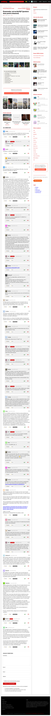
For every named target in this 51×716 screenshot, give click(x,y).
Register (36, 187)
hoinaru (34, 140)
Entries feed (37, 189)
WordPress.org (38, 192)
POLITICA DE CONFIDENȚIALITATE (7, 706)
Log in (36, 188)
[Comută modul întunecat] (26, 1)
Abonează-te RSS (38, 180)
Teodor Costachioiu (36, 155)
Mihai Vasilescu (35, 157)
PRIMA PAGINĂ (4, 701)
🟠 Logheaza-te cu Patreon (40, 169)
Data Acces (42, 713)
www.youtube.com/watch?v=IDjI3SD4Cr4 (14, 484)
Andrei (34, 132)
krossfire (34, 144)
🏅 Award (5, 136)
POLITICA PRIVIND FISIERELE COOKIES (8, 707)
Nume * (4, 667)
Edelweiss (35, 134)
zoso (34, 130)
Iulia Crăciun (35, 138)
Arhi (4, 15)
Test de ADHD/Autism (36, 57)
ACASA (40, 1)
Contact (49, 1)
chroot (27, 713)
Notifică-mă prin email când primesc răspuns (12, 681)
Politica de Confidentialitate (32, 713)
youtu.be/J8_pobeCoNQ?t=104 (12, 267)
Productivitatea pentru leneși (8, 8)
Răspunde (15, 136)
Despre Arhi (45, 1)
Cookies (38, 713)
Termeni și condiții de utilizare (6, 704)
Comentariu (5, 655)
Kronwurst (35, 142)
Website (4, 676)
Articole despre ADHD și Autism (38, 55)
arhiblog (4, 2)
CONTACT (3, 709)
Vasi (34, 159)
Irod (34, 136)
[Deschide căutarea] (29, 1)
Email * (4, 671)
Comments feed (38, 191)
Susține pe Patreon (16, 93)
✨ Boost (9, 136)
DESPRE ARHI (4, 703)
